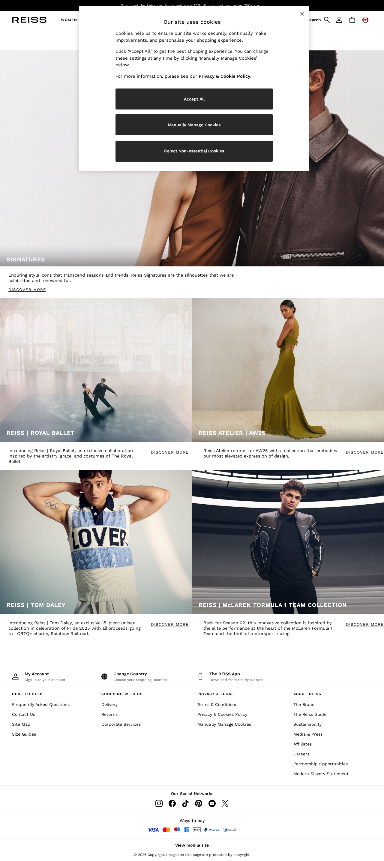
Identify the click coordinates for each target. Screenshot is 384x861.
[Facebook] (172, 803)
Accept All (194, 99)
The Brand (304, 704)
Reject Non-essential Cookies (194, 150)
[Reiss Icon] (29, 20)
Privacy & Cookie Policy (224, 76)
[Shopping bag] (352, 19)
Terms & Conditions (217, 704)
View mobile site (192, 845)
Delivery (109, 704)
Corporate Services (121, 724)
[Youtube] (211, 803)
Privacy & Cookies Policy (222, 714)
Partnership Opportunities (320, 763)
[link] (317, 19)
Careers (301, 754)
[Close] (302, 14)
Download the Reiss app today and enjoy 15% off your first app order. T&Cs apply (192, 5)
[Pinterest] (198, 803)
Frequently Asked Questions (41, 704)
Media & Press (307, 734)
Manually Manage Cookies (224, 724)
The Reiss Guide (309, 714)
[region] (194, 88)
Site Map (21, 724)
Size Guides (24, 734)
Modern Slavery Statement (321, 773)
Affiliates (302, 744)
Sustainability (307, 724)
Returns (109, 714)
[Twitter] (225, 803)
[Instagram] (159, 803)
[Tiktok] (185, 803)
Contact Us (23, 714)
